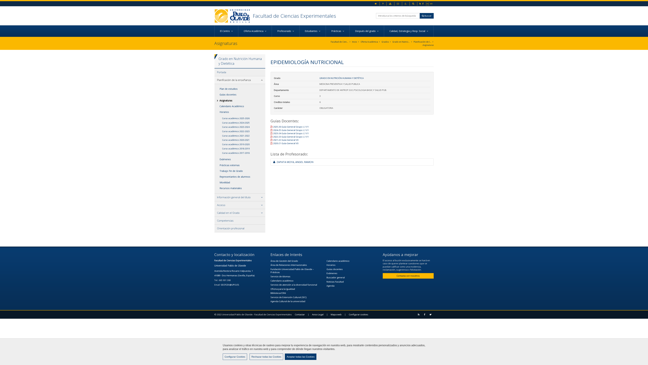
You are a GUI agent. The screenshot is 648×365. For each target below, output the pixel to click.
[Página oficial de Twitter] (431, 314)
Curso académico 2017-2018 (236, 153)
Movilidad (225, 182)
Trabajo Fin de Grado (231, 171)
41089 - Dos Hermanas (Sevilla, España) (234, 275)
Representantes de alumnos (235, 176)
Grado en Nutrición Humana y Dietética (401, 41)
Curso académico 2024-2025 (236, 122)
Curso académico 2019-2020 (236, 144)
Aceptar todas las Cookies (301, 356)
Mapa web (336, 314)
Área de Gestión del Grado (284, 260)
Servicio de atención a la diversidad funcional (294, 284)
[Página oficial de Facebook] (424, 314)
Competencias (225, 220)
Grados (385, 41)
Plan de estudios (229, 88)
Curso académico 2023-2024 (236, 127)
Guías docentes (228, 94)
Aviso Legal (317, 314)
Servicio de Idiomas (280, 276)
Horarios (224, 112)
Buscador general (336, 277)
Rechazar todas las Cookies (266, 356)
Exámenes (225, 159)
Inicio (354, 41)
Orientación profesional (230, 228)
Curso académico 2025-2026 (236, 118)
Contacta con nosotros (408, 275)
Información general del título (234, 197)
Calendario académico (282, 280)
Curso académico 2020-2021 (236, 140)
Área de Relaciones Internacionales (289, 264)
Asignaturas (428, 45)
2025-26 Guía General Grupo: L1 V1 (291, 126)
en (431, 3)
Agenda (330, 285)
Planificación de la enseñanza (422, 41)
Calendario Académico (232, 106)
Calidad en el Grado (228, 212)
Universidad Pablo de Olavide (230, 265)
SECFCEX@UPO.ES (230, 284)
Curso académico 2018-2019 (236, 148)
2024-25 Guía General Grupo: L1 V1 (291, 130)
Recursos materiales (231, 188)
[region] (324, 351)
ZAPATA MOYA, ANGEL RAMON (294, 162)
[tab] (239, 72)
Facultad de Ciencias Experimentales (294, 15)
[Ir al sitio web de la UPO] (233, 15)
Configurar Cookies (235, 356)
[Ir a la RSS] (419, 314)
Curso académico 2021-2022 (236, 135)
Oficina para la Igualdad (283, 288)
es (427, 3)
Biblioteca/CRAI (278, 293)
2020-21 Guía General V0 (285, 143)
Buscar (427, 15)
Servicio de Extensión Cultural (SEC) (288, 297)
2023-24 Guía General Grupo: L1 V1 (291, 133)
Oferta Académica (369, 41)
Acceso (221, 205)
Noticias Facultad (335, 281)
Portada (221, 72)
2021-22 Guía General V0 (285, 139)
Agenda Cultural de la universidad (288, 301)
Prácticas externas (230, 165)
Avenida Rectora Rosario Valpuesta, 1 (233, 270)
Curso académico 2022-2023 (236, 131)
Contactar (300, 314)
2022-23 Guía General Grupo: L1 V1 (291, 136)
